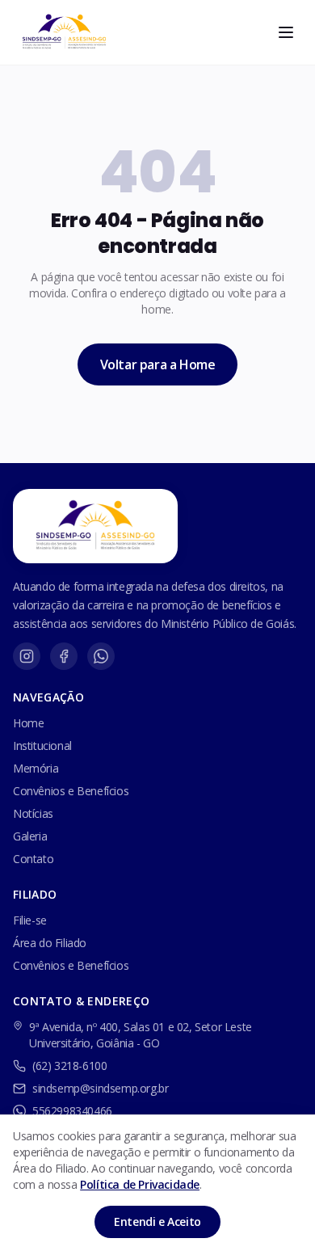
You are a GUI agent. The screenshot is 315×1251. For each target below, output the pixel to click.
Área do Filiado (49, 942)
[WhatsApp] (101, 656)
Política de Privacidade (140, 1184)
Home (28, 723)
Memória (35, 768)
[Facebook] (64, 656)
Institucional (42, 745)
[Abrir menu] (286, 32)
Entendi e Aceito (157, 1221)
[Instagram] (26, 656)
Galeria (30, 836)
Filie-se (30, 920)
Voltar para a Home (158, 364)
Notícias (33, 813)
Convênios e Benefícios (70, 790)
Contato (33, 858)
